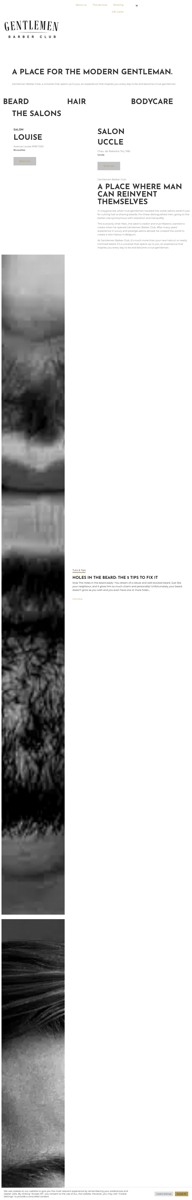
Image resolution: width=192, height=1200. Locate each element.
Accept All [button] (181, 1194)
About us (81, 4)
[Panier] (136, 6)
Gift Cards (117, 11)
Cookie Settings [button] (164, 1194)
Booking (118, 4)
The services (100, 4)
